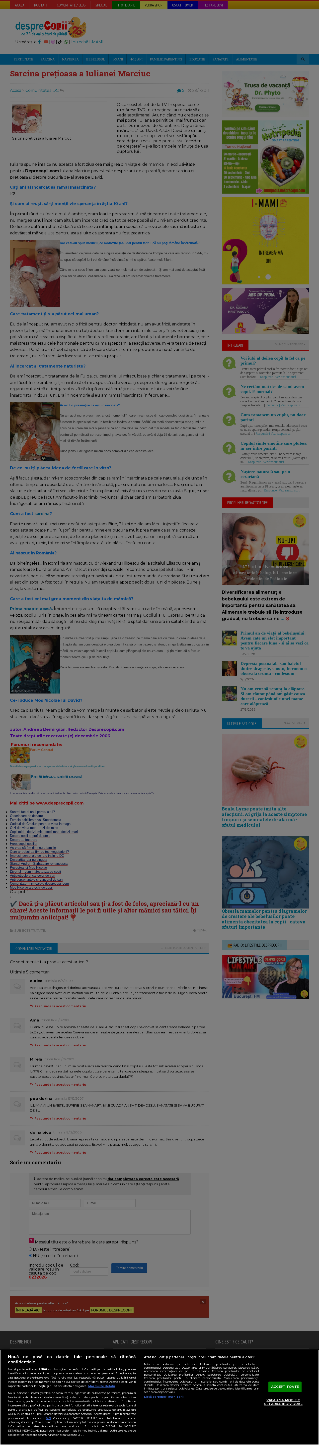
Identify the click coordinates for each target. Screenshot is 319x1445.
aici (48, 1418)
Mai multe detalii (101, 1386)
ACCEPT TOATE (285, 1387)
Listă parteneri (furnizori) (164, 1396)
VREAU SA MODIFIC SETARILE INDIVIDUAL (283, 1402)
